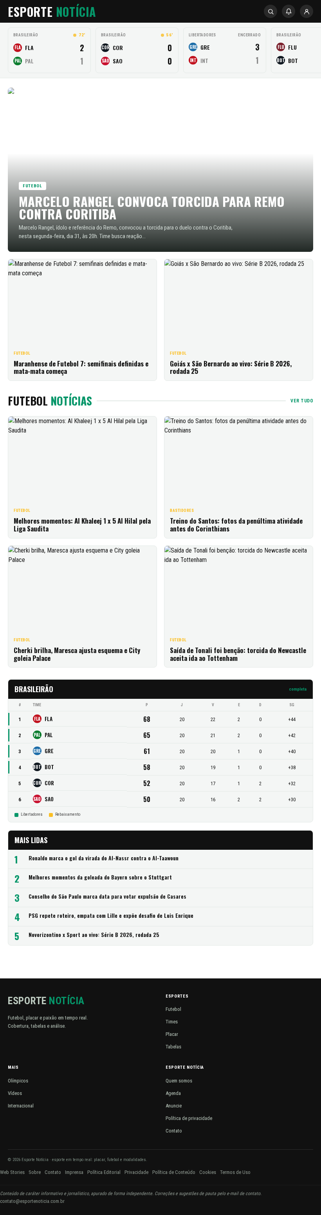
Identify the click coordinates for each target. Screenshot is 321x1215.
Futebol (173, 1009)
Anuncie (174, 1106)
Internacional (21, 1106)
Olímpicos (18, 1081)
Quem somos (179, 1081)
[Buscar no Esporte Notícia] (270, 11)
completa (298, 689)
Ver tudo (301, 401)
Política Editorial (104, 1172)
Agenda (173, 1093)
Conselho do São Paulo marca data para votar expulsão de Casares (107, 896)
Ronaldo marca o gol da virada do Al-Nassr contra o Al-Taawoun (104, 858)
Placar (172, 1034)
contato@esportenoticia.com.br (32, 1201)
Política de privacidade (189, 1118)
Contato (174, 1131)
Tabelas (173, 1047)
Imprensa (74, 1172)
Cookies (207, 1172)
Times (172, 1022)
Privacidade (136, 1172)
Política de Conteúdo (173, 1172)
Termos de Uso (235, 1172)
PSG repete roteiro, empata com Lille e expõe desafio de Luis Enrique (111, 915)
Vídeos (15, 1093)
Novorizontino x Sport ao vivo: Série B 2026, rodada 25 (94, 935)
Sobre (35, 1172)
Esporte (52, 11)
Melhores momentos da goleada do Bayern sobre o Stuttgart (100, 877)
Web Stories (12, 1172)
